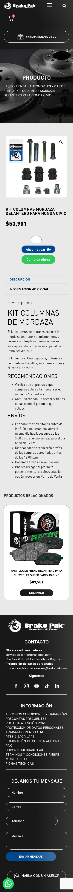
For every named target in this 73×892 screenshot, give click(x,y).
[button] (21, 45)
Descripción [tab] (20, 279)
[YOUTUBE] (36, 686)
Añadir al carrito (38, 249)
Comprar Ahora (38, 259)
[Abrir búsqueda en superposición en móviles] (64, 5)
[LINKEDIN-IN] (57, 686)
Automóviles (40, 86)
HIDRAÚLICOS (42, 36)
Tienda (21, 86)
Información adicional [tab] (29, 289)
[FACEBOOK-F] (16, 686)
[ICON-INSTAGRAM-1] (26, 686)
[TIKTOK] (46, 686)
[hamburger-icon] (49, 6)
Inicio (8, 86)
